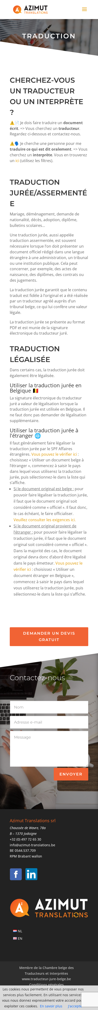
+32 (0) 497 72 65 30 (25, 839)
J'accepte (75, 1006)
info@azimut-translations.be (32, 845)
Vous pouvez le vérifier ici (54, 454)
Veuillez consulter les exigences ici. (45, 519)
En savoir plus (51, 1006)
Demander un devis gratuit (49, 636)
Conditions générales (46, 984)
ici (17, 160)
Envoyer (71, 774)
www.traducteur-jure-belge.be (46, 979)
